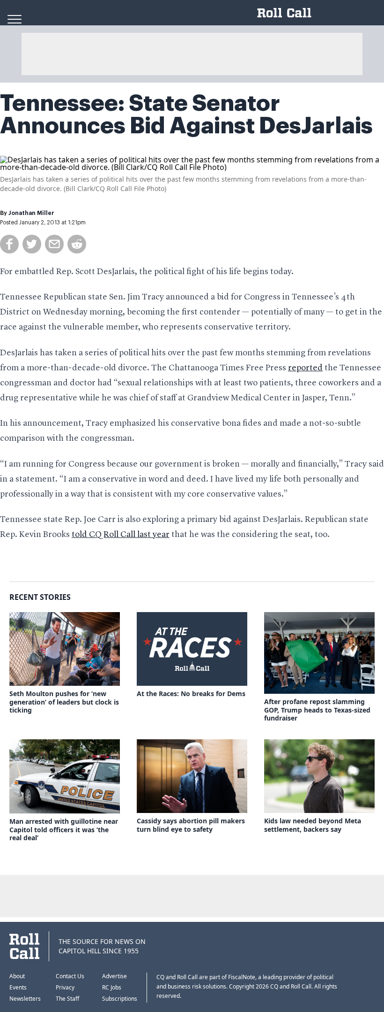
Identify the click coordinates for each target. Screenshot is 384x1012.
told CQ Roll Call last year (121, 534)
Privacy (65, 987)
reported (305, 368)
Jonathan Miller (31, 213)
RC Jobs (111, 987)
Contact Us (70, 976)
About (17, 976)
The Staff (67, 999)
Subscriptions (119, 999)
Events (18, 987)
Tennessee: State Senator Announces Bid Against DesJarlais (186, 114)
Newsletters (25, 999)
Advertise (114, 976)
